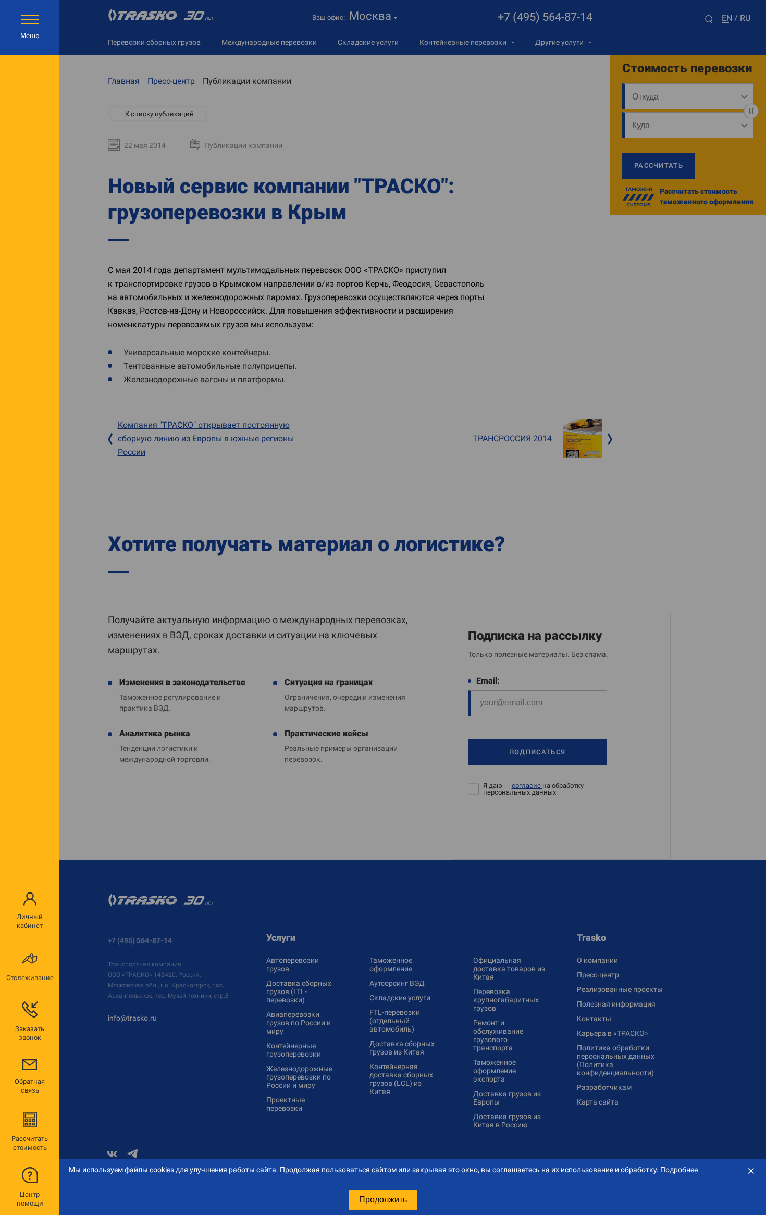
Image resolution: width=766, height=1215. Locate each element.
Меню (30, 36)
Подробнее (679, 1170)
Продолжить (383, 1199)
